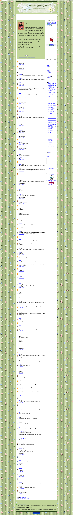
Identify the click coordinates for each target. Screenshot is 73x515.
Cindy (19, 417)
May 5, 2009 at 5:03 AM (21, 366)
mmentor (20, 157)
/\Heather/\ (20, 460)
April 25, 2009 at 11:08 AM (21, 221)
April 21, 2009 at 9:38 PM (21, 111)
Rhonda (20, 96)
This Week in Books (50, 140)
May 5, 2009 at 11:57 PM (21, 476)
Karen (19, 189)
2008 (48, 156)
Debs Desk (20, 194)
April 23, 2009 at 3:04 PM (21, 184)
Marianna (20, 252)
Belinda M (20, 276)
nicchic (19, 116)
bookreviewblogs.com (51, 174)
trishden (20, 231)
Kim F (19, 379)
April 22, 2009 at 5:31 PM (21, 159)
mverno (20, 93)
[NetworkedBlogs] (51, 44)
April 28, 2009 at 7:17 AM (21, 234)
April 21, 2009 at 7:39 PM (21, 108)
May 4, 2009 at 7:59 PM (21, 358)
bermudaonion (20, 74)
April (48, 82)
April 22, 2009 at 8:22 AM (21, 144)
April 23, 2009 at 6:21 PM (21, 198)
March (49, 152)
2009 (48, 71)
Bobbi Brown (20, 57)
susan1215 (20, 321)
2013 (48, 66)
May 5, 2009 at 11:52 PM (21, 471)
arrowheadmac (20, 130)
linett (19, 101)
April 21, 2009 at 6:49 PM (21, 103)
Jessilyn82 (20, 239)
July (48, 78)
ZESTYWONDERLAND (21, 431)
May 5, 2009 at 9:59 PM (21, 425)
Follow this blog (51, 45)
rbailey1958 (20, 82)
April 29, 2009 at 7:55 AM (21, 254)
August (49, 77)
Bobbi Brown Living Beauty (24, 57)
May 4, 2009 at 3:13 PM (21, 344)
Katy (19, 168)
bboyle (19, 486)
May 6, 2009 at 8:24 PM (21, 493)
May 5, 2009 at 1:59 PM (21, 402)
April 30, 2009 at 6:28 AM (21, 266)
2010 (48, 70)
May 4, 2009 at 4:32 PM (21, 349)
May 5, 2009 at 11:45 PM (21, 454)
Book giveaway (29, 57)
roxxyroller (20, 283)
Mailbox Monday (50, 128)
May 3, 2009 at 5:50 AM (21, 307)
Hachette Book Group (33, 57)
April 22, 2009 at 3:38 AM (21, 132)
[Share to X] (26, 55)
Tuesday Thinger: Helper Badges (52, 105)
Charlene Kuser (20, 442)
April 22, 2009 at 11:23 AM (21, 149)
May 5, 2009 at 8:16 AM (21, 381)
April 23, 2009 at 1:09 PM (21, 174)
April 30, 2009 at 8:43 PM (21, 287)
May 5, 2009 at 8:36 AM (21, 388)
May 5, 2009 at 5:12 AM (21, 373)
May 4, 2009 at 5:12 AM (21, 330)
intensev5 (20, 142)
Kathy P (20, 400)
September (49, 76)
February (49, 153)
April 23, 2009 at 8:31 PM (21, 203)
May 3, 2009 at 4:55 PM (21, 323)
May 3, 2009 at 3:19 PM (21, 316)
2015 (48, 64)
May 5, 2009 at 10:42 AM (21, 395)
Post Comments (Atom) (23, 497)
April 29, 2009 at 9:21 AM (21, 258)
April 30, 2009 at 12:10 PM (21, 271)
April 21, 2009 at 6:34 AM (21, 85)
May (48, 81)
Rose (19, 154)
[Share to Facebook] (27, 55)
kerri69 (19, 383)
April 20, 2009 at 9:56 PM (21, 64)
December (49, 72)
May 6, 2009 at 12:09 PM (21, 488)
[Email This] (25, 55)
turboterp (20, 78)
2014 (48, 65)
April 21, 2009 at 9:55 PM (21, 125)
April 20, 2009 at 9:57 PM (21, 69)
